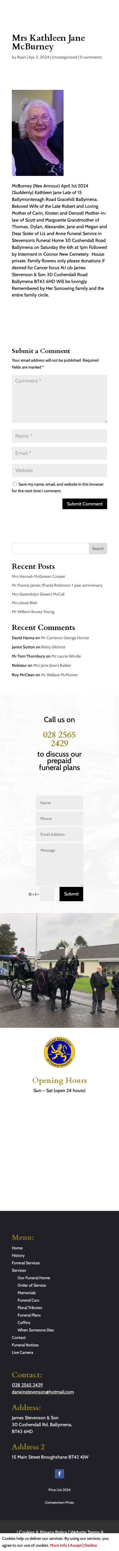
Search (98, 548)
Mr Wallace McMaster (59, 674)
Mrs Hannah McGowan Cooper (38, 576)
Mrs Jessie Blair (25, 602)
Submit (71, 894)
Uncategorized (64, 57)
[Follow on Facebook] (59, 1473)
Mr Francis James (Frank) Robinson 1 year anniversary (57, 585)
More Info (58, 1545)
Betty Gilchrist (53, 647)
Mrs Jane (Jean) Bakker (52, 665)
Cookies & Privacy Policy (43, 1532)
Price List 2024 (59, 1490)
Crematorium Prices (59, 1502)
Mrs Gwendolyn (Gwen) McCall (38, 594)
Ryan (21, 57)
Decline (90, 1545)
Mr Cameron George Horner (65, 637)
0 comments (91, 57)
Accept (76, 1545)
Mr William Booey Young (33, 611)
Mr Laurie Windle (66, 656)
